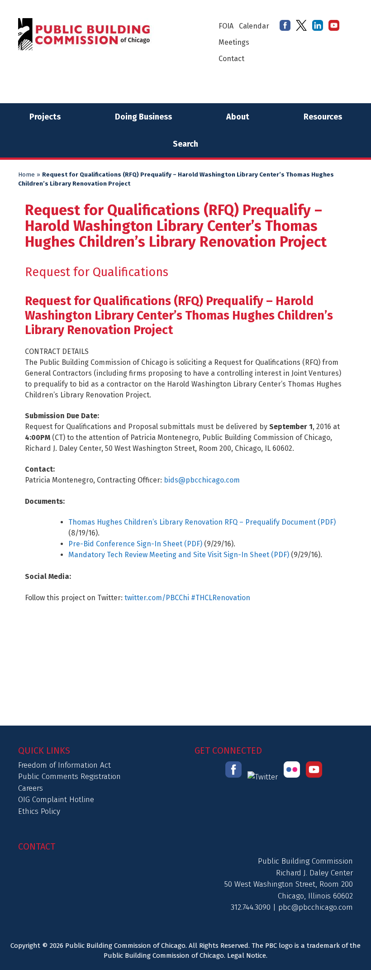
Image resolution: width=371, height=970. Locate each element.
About (237, 117)
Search (185, 144)
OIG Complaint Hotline (56, 799)
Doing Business (143, 117)
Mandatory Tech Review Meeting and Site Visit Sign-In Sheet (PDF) (178, 554)
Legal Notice (246, 955)
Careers (30, 788)
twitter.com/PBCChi (156, 597)
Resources (323, 117)
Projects (45, 117)
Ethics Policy (39, 811)
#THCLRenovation (220, 597)
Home (26, 174)
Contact (231, 58)
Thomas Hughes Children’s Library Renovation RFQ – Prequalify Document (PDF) (202, 522)
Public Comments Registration (69, 776)
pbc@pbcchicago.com (315, 907)
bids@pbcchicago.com (202, 480)
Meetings (234, 42)
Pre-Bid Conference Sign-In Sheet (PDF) (135, 544)
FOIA (226, 26)
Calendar (254, 26)
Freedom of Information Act (64, 765)
